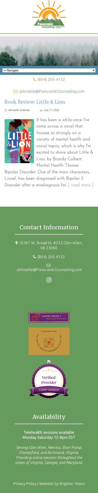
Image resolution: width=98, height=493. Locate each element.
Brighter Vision (72, 483)
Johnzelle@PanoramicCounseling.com (51, 91)
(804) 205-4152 (51, 79)
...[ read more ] (79, 185)
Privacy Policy (24, 483)
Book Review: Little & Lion (35, 102)
